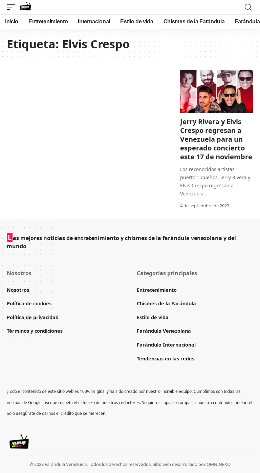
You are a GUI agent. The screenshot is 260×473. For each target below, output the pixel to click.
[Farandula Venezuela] (25, 7)
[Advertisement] (86, 106)
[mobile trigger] (12, 7)
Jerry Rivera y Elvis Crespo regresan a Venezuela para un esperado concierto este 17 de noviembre (216, 139)
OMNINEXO (219, 464)
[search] (248, 7)
